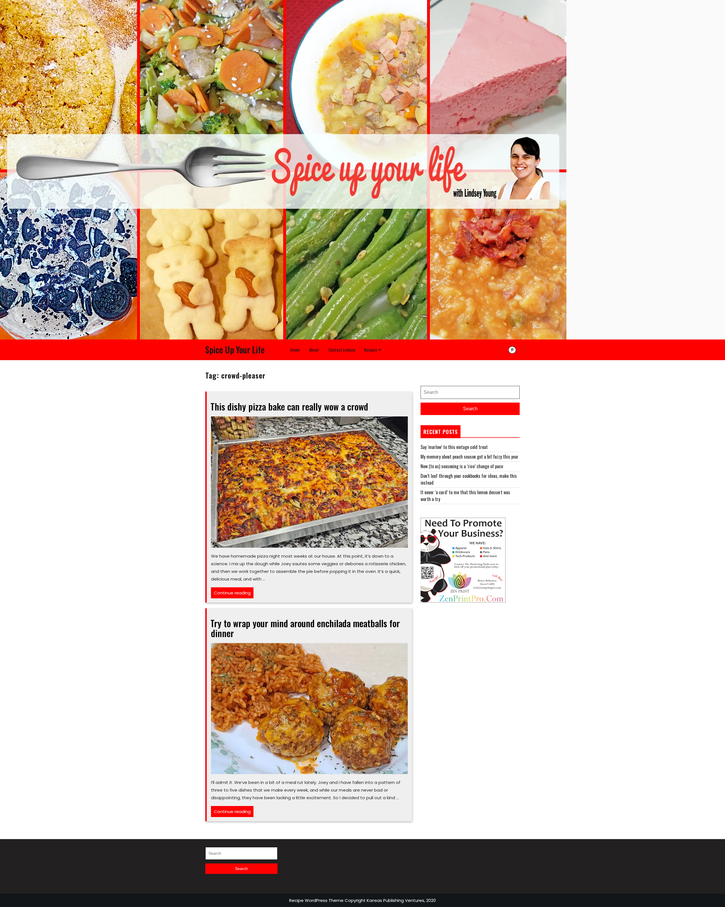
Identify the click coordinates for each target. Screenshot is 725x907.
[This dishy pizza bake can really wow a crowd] (309, 481)
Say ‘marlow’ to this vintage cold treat (454, 447)
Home (295, 350)
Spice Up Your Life (235, 349)
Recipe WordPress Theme (316, 900)
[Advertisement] (470, 655)
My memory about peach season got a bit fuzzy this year (470, 456)
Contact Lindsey (342, 350)
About (314, 350)
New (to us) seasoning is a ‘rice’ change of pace (462, 466)
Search (470, 408)
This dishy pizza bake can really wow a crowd (289, 406)
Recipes (370, 350)
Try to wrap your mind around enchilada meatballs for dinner (305, 628)
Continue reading (233, 594)
